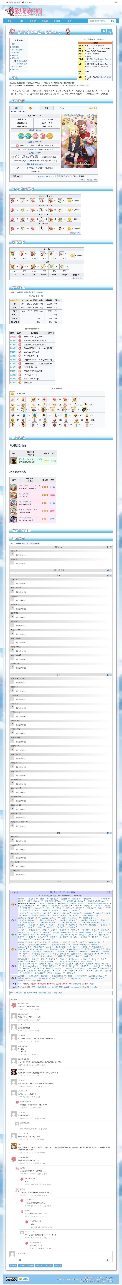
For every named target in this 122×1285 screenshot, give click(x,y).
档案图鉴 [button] (45, 21)
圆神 (74, 947)
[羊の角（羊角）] (60, 210)
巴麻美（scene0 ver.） (67, 935)
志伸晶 (42, 925)
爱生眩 (20, 980)
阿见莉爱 (108, 966)
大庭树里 (64, 899)
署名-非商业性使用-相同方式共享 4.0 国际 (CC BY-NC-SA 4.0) (93, 1279)
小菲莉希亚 (31, 961)
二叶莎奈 (21, 930)
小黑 (73, 942)
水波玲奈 (33, 913)
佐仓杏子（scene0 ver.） (98, 903)
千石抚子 (36, 939)
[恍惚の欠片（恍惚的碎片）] (32, 425)
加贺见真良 (48, 952)
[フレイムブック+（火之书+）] (32, 201)
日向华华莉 (51, 984)
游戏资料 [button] (33, 21)
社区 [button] (21, 21)
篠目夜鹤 (44, 976)
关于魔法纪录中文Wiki (92, 1281)
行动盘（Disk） (35, 130)
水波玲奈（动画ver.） (47, 920)
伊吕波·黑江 (38, 947)
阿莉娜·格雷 (33, 930)
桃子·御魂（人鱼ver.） (75, 978)
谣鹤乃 (20, 901)
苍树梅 (87, 56)
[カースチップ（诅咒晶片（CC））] (69, 201)
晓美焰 (41, 964)
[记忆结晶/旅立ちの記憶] (13, 495)
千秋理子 (72, 952)
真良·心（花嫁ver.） (60, 954)
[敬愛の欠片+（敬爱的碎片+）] (76, 425)
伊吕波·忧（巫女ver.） (59, 945)
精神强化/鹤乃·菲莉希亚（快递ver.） (31, 292)
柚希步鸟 (82, 952)
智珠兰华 (49, 908)
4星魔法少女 (57, 993)
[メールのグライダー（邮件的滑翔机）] (41, 219)
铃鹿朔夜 (21, 937)
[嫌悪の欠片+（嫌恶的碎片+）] (24, 415)
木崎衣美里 (96, 966)
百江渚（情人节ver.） (50, 966)
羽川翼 (65, 910)
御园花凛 (53, 899)
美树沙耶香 (105, 920)
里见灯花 (32, 899)
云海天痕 (21, 1070)
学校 (79, 74)
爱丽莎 (108, 908)
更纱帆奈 (26, 968)
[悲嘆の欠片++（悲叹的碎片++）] (66, 415)
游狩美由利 (88, 913)
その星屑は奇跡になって (29, 518)
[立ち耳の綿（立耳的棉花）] (52, 410)
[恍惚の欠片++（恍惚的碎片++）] (54, 425)
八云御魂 (21, 976)
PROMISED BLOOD (62, 987)
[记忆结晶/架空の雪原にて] (13, 503)
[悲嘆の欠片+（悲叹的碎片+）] (55, 415)
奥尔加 (25, 916)
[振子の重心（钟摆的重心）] (60, 228)
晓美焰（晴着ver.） (102, 964)
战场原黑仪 (26, 973)
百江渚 (68, 964)
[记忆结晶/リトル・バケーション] (13, 511)
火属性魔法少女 (45, 993)
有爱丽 (98, 913)
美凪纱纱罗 (89, 949)
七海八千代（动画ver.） (26, 920)
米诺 (33, 956)
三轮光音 (105, 952)
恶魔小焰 (78, 964)
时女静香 (75, 899)
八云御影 (84, 959)
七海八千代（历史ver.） (88, 920)
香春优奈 (84, 937)
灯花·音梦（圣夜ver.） (47, 961)
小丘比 (94, 959)
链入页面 (13, 1265)
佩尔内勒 (36, 980)
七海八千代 (22, 913)
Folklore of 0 (84, 987)
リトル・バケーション (28, 510)
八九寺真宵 (71, 927)
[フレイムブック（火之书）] (12, 201)
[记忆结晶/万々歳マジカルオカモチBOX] (13, 461)
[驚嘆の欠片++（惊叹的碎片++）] (76, 420)
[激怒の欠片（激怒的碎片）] (75, 415)
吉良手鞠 (104, 925)
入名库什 (30, 971)
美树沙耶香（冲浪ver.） (70, 922)
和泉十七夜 (33, 942)
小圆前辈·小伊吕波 (56, 949)
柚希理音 (69, 968)
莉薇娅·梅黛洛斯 (57, 976)
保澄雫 (99, 949)
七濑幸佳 (26, 952)
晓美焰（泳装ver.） (73, 949)
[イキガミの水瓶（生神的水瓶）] (84, 410)
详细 (68, 892)
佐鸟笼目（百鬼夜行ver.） (62, 932)
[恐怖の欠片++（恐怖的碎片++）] (45, 420)
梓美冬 (34, 959)
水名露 (108, 913)
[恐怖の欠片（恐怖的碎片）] (23, 420)
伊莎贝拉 (70, 973)
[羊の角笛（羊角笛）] (33, 405)
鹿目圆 (48, 947)
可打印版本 (40, 1265)
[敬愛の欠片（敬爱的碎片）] (65, 425)
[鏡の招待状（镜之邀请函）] (61, 254)
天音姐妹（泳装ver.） (49, 918)
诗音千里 (59, 927)
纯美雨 (51, 925)
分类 (11, 993)
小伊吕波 (21, 945)
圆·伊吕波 (21, 949)
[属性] (30, 108)
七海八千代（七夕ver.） (70, 918)
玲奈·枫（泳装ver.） (90, 918)
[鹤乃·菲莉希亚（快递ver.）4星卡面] (79, 115)
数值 (64, 892)
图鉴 (48, 896)
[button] (109, 31)
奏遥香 (60, 956)
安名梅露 (63, 937)
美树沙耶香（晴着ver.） (49, 922)
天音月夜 (52, 959)
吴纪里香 (72, 971)
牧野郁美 (104, 968)
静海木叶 (72, 925)
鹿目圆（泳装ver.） (29, 922)
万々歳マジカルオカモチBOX (30, 459)
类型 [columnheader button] (12, 333)
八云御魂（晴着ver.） (96, 976)
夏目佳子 (91, 935)
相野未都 (102, 935)
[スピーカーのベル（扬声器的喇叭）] (43, 410)
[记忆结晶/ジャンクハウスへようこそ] (13, 487)
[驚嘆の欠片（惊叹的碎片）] (54, 420)
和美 (80, 971)
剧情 (72, 892)
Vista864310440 (23, 1003)
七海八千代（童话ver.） (67, 920)
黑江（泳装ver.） (88, 961)
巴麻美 (99, 932)
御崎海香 (40, 927)
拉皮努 (25, 910)
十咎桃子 (43, 899)
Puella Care (94, 987)
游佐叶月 (36, 952)
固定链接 (49, 1265)
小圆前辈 (84, 947)
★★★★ (13, 111)
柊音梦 (53, 930)
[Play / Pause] (12, 554)
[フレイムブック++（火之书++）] (50, 201)
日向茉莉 (26, 939)
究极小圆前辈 (96, 947)
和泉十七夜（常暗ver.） (26, 964)
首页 (9, 21)
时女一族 (51, 987)
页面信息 (57, 1265)
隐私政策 (81, 1281)
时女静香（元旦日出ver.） (97, 901)
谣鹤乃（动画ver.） (48, 903)
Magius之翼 (22, 987)
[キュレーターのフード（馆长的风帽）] (33, 410)
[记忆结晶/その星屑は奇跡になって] (13, 519)
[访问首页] (23, 11)
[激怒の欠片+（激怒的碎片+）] (87, 415)
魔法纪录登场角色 (30, 993)
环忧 (42, 959)
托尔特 (58, 984)
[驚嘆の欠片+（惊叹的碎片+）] (66, 420)
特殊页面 (30, 1265)
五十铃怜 (47, 968)
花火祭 (22, 1168)
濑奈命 (70, 976)
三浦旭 (62, 959)
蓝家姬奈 (76, 913)
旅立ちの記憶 (24, 494)
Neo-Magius (75, 987)
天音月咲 (44, 942)
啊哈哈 (27, 1210)
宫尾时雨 (84, 930)
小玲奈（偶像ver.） (88, 916)
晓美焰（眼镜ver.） (55, 964)
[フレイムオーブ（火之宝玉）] (12, 399)
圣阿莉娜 (46, 932)
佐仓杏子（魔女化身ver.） (27, 906)
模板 (95, 180)
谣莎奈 (75, 916)
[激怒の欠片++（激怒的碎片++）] (12, 420)
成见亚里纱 (108, 971)
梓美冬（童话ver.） (34, 901)
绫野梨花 (108, 906)
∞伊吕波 (94, 945)
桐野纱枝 (69, 908)
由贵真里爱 (92, 925)
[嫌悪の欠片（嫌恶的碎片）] (12, 415)
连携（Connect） (35, 142)
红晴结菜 (55, 942)
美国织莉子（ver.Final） (92, 954)
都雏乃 (81, 935)
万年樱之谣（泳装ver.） (40, 954)
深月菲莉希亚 (23, 959)
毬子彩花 (36, 968)
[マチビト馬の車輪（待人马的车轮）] (60, 219)
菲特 (77, 956)
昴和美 (107, 954)
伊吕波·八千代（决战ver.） (38, 945)
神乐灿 (94, 930)
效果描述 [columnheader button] (34, 333)
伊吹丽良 (54, 906)
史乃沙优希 (60, 952)
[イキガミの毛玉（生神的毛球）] (22, 210)
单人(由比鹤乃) (20, 543)
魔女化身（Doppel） (35, 164)
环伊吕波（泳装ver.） (39, 916)
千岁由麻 (106, 937)
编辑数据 (90, 180)
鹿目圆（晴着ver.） (62, 947)
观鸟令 (58, 908)
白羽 (33, 987)
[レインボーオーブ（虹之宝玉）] (12, 254)
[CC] (72, 255)
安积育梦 (86, 899)
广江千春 (74, 930)
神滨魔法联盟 (41, 987)
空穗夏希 (21, 925)
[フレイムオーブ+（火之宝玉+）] (22, 254)
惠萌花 (52, 937)
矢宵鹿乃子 (84, 966)
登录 (116, 2)
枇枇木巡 (38, 908)
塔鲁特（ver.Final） (46, 956)
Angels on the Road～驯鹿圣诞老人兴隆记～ (55, 176)
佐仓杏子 (62, 903)
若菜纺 (31, 937)
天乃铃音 (35, 910)
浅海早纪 (26, 984)
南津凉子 (79, 908)
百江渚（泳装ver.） (69, 966)
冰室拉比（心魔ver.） (25, 978)
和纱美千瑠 (42, 984)
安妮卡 (92, 984)
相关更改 (21, 1265)
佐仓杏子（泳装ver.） (77, 903)
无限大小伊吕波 (23, 947)
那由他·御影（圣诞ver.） (84, 932)
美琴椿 (45, 910)
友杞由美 (85, 984)
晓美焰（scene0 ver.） (30, 966)
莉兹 (88, 971)
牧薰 (99, 908)
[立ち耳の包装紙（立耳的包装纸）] (22, 219)
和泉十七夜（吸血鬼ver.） (69, 961)
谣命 (61, 978)
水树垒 (20, 971)
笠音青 (55, 913)
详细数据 (82, 180)
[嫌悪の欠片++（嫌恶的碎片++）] (34, 415)
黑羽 (28, 987)
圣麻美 (109, 932)
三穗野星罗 (26, 908)
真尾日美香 (66, 906)
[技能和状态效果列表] (17, 145)
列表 (59, 892)
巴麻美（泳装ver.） (29, 935)
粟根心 (108, 949)
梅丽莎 (49, 927)
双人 (12, 543)
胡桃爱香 (44, 906)
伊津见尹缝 (77, 984)
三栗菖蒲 (97, 906)
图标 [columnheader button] (19, 333)
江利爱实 (87, 906)
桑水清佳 (61, 925)
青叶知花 (73, 937)
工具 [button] (69, 21)
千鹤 (94, 899)
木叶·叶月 (95, 937)
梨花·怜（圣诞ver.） (45, 971)
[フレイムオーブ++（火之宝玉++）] (32, 254)
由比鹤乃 (99, 77)
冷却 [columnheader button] (50, 333)
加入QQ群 (28, 2)
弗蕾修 (64, 984)
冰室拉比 (104, 930)
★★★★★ (22, 111)
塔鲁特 (25, 956)
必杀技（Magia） (36, 153)
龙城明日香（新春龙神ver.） (28, 918)
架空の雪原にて (25, 502)
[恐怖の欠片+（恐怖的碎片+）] (34, 420)
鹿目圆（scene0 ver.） (37, 949)
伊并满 (76, 906)
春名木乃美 (42, 937)
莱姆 (70, 984)
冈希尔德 (104, 899)
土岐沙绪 (66, 913)
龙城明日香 (45, 913)
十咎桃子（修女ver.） (94, 942)
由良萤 (20, 927)
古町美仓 (58, 968)
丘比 (19, 984)
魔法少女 (53, 892)
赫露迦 (36, 932)
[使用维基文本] (19, 1259)
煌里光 (65, 942)
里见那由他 (72, 959)
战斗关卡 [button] (57, 21)
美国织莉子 (75, 954)
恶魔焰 (88, 964)
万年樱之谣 (94, 952)
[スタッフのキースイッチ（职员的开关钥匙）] (41, 210)
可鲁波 (97, 971)
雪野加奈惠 (80, 968)
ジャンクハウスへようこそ (29, 486)
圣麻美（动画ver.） (47, 935)
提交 (106, 1260)
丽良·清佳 (90, 908)
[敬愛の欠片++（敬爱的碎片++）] (87, 425)
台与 (81, 942)
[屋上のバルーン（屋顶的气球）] (42, 254)
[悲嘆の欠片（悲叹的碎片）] (44, 415)
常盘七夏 (32, 925)
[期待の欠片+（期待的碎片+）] (12, 425)
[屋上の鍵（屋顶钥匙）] (22, 201)
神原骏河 (55, 910)
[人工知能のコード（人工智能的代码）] (60, 201)
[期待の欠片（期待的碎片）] (87, 420)
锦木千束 (87, 956)
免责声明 (102, 1281)
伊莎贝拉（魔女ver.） (54, 973)
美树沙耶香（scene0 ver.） (92, 922)
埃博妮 (20, 961)
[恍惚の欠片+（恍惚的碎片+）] (44, 425)
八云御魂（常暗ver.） (95, 978)
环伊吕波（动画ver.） (79, 945)
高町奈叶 (75, 910)
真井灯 (25, 954)
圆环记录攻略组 (14, 2)
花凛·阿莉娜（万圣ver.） (53, 901)
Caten (20, 1144)
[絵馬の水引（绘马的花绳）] (41, 201)
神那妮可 (33, 984)
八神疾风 (47, 939)
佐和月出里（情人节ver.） (47, 978)
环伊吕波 (21, 942)
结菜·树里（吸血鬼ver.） (75, 901)
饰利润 (29, 927)
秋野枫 (44, 930)
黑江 (102, 959)
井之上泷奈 (39, 973)
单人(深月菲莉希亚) (33, 543)
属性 (16, 108)
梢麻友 (81, 925)
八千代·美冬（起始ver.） (59, 916)
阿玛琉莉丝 (81, 976)
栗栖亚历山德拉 (23, 932)
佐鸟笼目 (63, 930)
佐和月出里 (33, 976)
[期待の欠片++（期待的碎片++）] (23, 425)
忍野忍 (69, 956)
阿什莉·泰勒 (93, 968)
